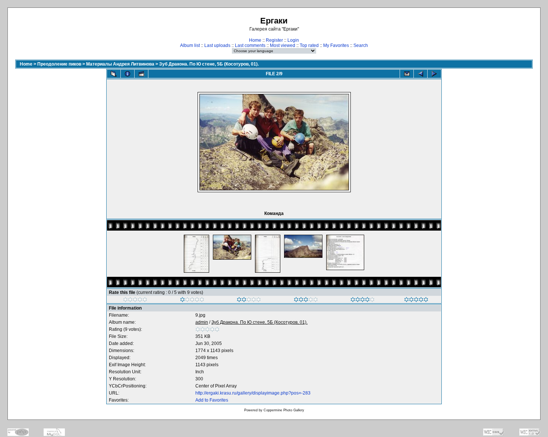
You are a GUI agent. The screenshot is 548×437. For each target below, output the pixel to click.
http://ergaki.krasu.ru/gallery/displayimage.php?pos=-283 (253, 393)
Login (293, 40)
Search (360, 45)
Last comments (250, 45)
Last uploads (217, 45)
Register (274, 40)
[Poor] (192, 300)
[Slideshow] (141, 74)
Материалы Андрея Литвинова (120, 64)
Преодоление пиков (59, 64)
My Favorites (336, 45)
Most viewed (282, 45)
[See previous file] (420, 74)
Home (255, 40)
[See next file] (434, 74)
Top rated (309, 45)
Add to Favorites (211, 400)
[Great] (416, 300)
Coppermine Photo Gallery (284, 410)
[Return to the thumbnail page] (113, 74)
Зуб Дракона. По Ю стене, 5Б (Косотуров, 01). (209, 64)
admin (201, 322)
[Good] (306, 300)
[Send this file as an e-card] (406, 74)
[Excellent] (362, 300)
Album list (190, 45)
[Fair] (249, 300)
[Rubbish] (135, 300)
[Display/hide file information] (127, 74)
